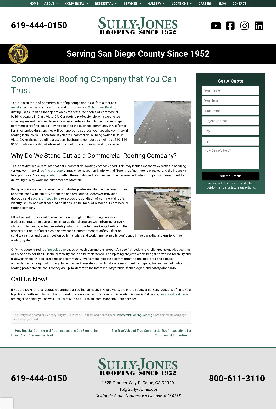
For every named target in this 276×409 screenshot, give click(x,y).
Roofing (147, 315)
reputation (53, 175)
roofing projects (51, 170)
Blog (222, 3)
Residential (104, 3)
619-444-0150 (39, 25)
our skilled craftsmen (174, 294)
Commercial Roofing (128, 315)
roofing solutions (53, 249)
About (49, 3)
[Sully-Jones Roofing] (138, 25)
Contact (239, 3)
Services (131, 3)
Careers (205, 3)
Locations (180, 3)
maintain (17, 107)
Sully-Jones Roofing (102, 107)
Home (34, 3)
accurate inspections (45, 198)
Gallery (154, 3)
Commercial (74, 3)
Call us (60, 299)
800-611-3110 (237, 378)
